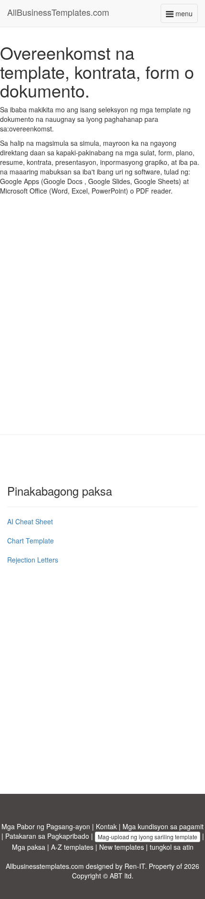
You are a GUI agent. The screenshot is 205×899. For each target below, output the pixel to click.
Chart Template (30, 540)
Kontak (106, 826)
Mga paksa (28, 847)
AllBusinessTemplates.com (58, 12)
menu (186, 15)
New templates (121, 847)
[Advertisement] (102, 322)
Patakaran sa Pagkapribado (47, 836)
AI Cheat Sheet (30, 521)
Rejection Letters (32, 559)
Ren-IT (134, 866)
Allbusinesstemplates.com (45, 866)
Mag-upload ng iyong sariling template (147, 837)
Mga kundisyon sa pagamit (163, 826)
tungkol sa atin (172, 847)
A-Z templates (72, 847)
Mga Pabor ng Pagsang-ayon (45, 826)
